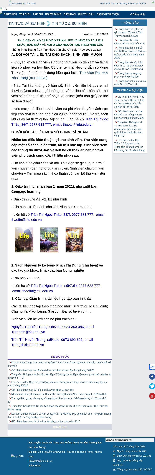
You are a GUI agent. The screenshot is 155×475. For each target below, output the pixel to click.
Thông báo (130, 22)
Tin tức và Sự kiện (27, 23)
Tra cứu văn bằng (119, 3)
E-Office (142, 3)
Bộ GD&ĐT (105, 3)
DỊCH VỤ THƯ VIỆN (107, 14)
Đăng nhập (138, 14)
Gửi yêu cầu (86, 14)
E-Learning (133, 3)
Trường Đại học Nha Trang (24, 3)
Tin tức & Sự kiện (69, 23)
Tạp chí (38, 14)
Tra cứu (24, 14)
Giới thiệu (10, 14)
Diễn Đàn (70, 14)
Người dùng (53, 14)
